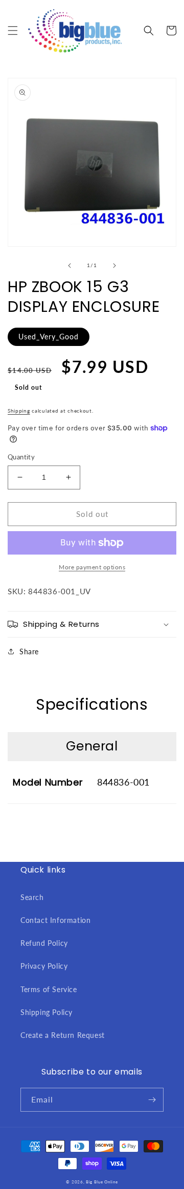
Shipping (19, 411)
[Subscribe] (152, 1100)
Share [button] (29, 651)
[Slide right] (114, 265)
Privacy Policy (43, 966)
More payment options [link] (92, 567)
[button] (13, 30)
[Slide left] (69, 265)
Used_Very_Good (48, 336)
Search (32, 897)
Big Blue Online (102, 1181)
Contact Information (55, 920)
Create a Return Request (62, 1035)
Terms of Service (48, 989)
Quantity (21, 457)
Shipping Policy (46, 1012)
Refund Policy (44, 943)
